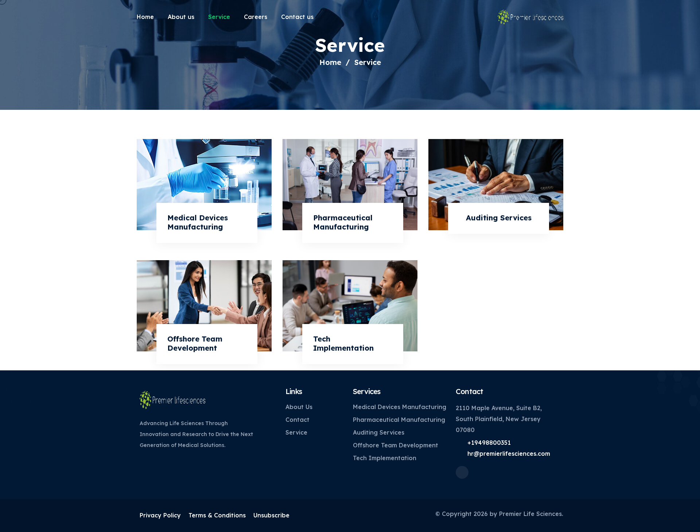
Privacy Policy (160, 515)
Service (219, 16)
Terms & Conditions (217, 515)
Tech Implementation (343, 343)
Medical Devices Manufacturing (197, 222)
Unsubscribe (271, 515)
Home (145, 16)
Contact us (297, 16)
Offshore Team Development (194, 343)
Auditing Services (499, 217)
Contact (297, 419)
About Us (298, 406)
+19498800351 (489, 442)
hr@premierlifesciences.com (508, 453)
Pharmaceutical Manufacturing (343, 222)
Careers (255, 16)
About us (181, 16)
